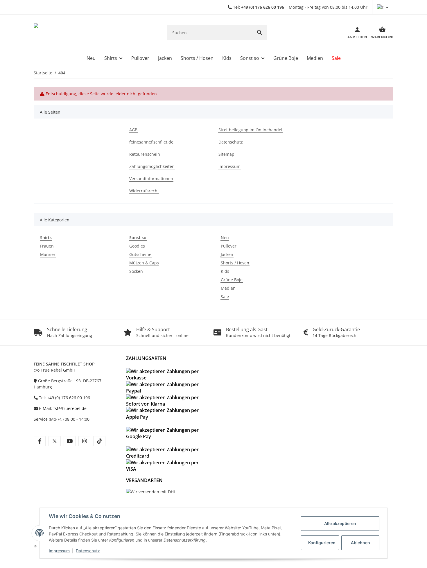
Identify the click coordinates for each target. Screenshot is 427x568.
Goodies (137, 246)
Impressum (59, 550)
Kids (225, 271)
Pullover (228, 246)
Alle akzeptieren (340, 523)
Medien (228, 288)
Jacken (227, 254)
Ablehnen (360, 542)
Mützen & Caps (144, 263)
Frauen (47, 246)
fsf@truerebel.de (70, 408)
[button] (382, 7)
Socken (136, 271)
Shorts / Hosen (235, 263)
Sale (225, 296)
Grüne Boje (232, 279)
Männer (47, 254)
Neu (225, 237)
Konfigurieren (322, 542)
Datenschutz (88, 550)
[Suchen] (259, 32)
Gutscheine (140, 254)
